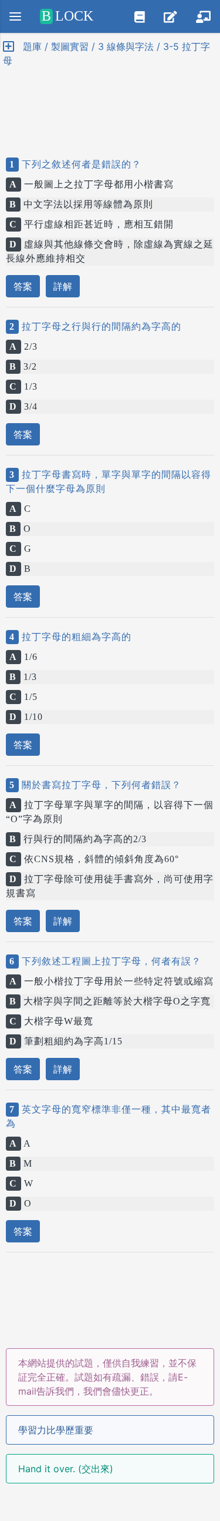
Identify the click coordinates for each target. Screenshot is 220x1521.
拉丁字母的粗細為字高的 (75, 637)
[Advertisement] (110, 102)
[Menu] (15, 16)
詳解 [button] (62, 286)
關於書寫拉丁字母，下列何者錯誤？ (100, 785)
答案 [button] (22, 286)
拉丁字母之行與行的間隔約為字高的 (100, 326)
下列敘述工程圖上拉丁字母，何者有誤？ (110, 961)
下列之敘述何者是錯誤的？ (80, 164)
